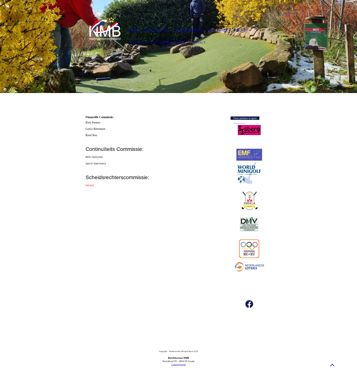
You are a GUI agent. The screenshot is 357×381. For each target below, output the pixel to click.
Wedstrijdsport (187, 30)
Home (133, 30)
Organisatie (218, 30)
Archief (241, 30)
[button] (332, 365)
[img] (105, 30)
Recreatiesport (156, 30)
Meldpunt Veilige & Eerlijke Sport (157, 42)
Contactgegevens (178, 364)
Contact (198, 42)
